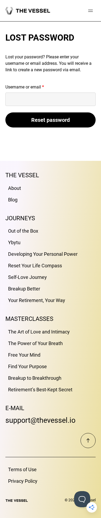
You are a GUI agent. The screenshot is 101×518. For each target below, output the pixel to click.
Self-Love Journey (27, 277)
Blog (13, 200)
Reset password (50, 120)
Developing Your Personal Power (43, 254)
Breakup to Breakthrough (34, 378)
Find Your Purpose (27, 366)
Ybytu (14, 242)
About (14, 188)
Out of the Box (23, 231)
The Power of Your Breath (35, 343)
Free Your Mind (24, 355)
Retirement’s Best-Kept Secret (40, 389)
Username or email (32, 87)
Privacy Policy (22, 481)
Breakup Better (24, 289)
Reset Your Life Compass (35, 265)
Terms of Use (22, 469)
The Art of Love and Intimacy (39, 332)
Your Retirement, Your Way (36, 300)
